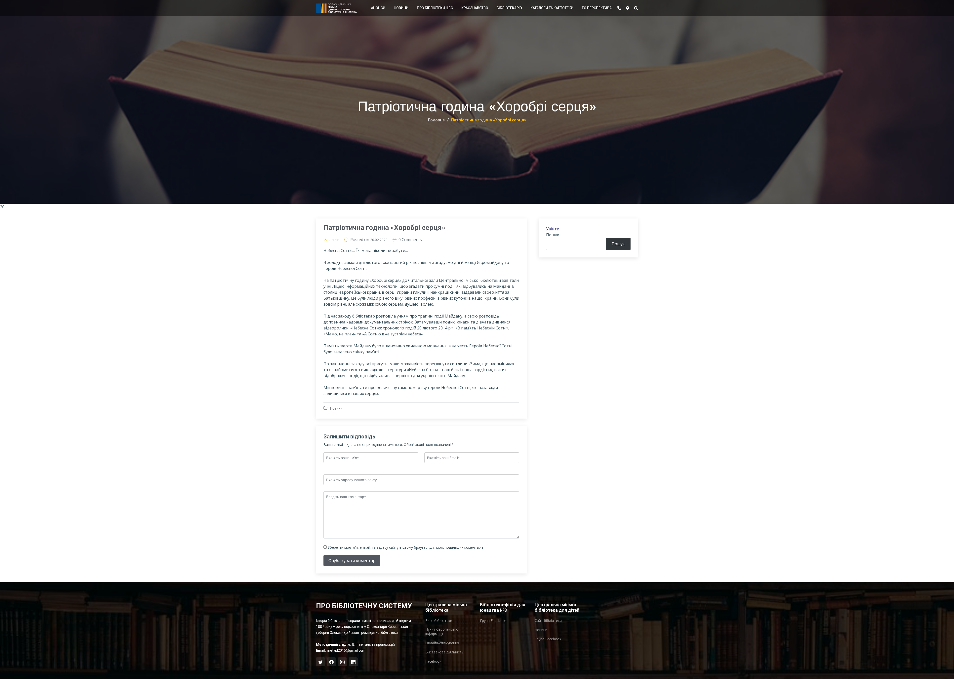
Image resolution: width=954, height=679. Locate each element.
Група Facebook (493, 620)
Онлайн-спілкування (442, 643)
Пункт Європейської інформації (442, 631)
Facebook (433, 661)
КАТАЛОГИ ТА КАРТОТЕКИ (551, 8)
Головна (436, 120)
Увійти (552, 229)
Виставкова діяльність (444, 652)
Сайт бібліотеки (548, 620)
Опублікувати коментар (351, 560)
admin (334, 240)
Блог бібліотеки (438, 620)
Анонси (378, 8)
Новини (401, 8)
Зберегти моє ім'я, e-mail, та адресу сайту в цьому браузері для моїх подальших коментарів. (406, 547)
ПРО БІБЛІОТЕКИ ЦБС (435, 8)
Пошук (552, 235)
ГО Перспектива (597, 8)
